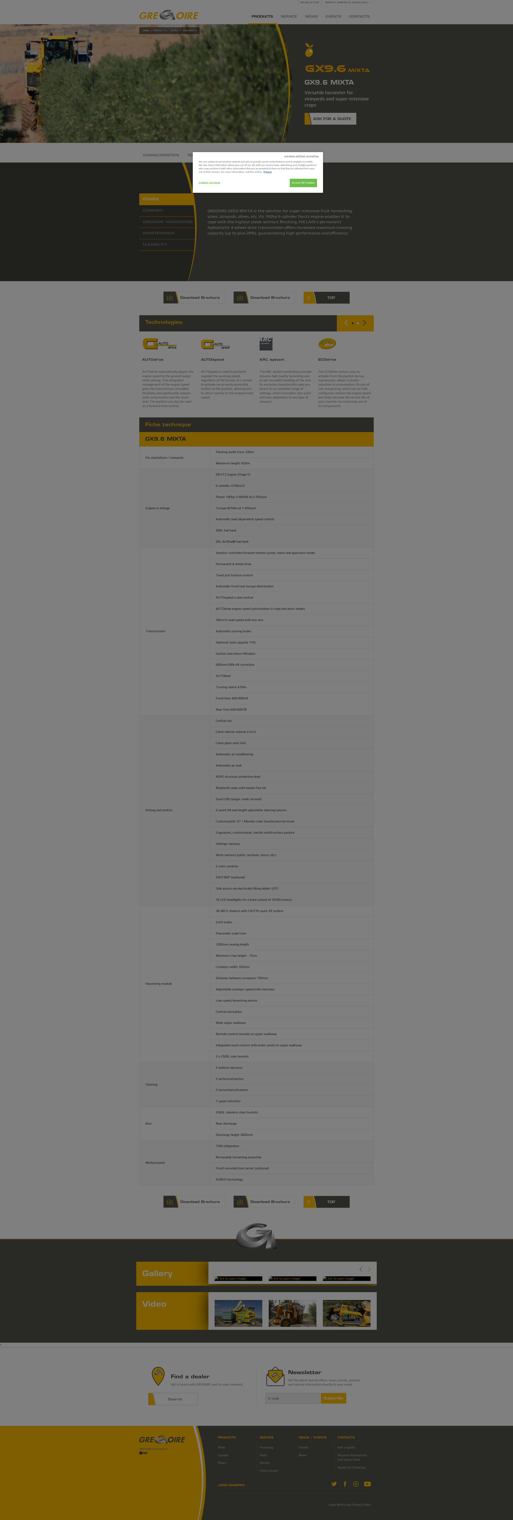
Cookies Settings (209, 182)
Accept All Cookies (303, 182)
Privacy (268, 172)
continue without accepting (301, 156)
